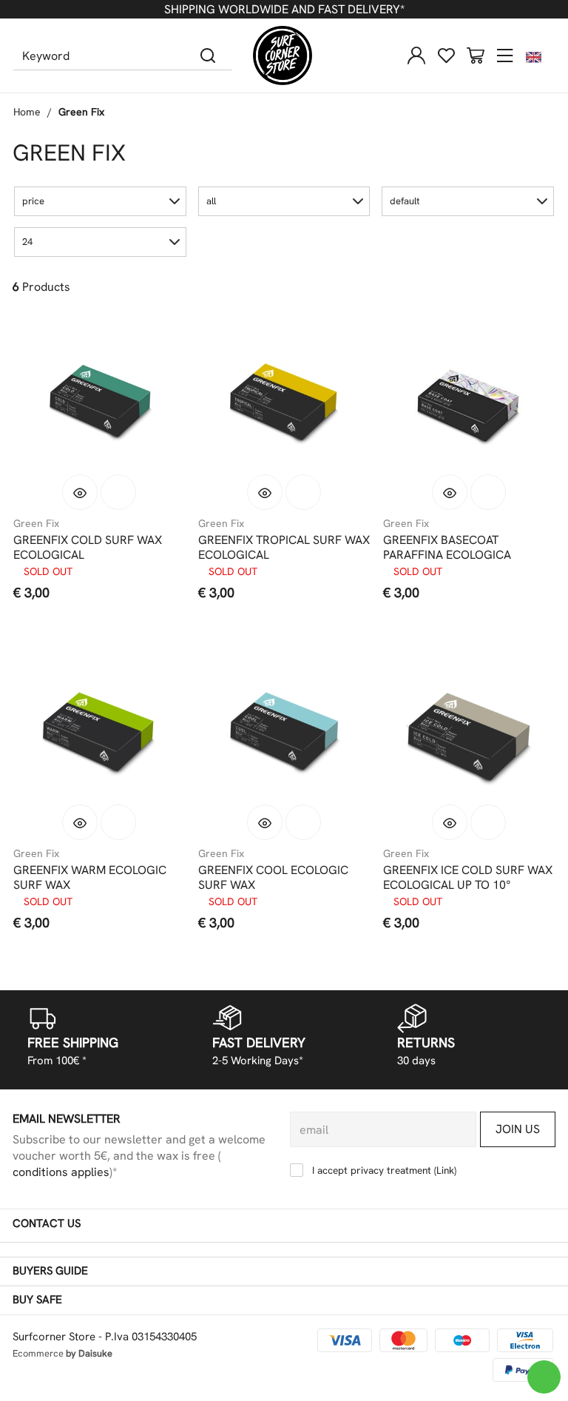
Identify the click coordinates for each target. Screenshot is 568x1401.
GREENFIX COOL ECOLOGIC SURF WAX (273, 878)
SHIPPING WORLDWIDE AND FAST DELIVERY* (284, 9)
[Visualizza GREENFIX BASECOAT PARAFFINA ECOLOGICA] (449, 492)
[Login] (416, 55)
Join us (518, 1129)
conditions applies (61, 1172)
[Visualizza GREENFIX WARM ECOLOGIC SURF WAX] (80, 822)
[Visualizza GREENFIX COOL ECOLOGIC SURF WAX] (265, 822)
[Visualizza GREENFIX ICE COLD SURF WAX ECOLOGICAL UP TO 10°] (449, 822)
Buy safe (37, 1299)
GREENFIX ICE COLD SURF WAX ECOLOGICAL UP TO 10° (467, 878)
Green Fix (81, 111)
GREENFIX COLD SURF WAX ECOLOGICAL (87, 547)
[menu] (505, 55)
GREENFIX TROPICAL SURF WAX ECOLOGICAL (284, 547)
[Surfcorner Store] (282, 55)
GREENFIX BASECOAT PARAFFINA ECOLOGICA (447, 547)
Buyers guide (50, 1270)
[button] (100, 201)
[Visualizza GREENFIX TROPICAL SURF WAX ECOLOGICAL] (265, 492)
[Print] (118, 492)
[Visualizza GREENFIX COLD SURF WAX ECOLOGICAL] (80, 492)
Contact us (47, 1223)
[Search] (208, 55)
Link (445, 1170)
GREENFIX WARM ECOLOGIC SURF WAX (89, 878)
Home (27, 111)
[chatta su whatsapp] (544, 1377)
